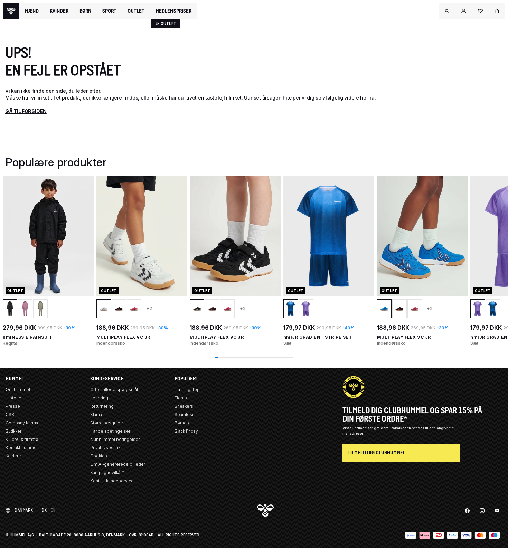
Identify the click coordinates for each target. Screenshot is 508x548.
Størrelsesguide (106, 422)
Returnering (102, 406)
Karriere (13, 456)
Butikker (13, 431)
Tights (181, 397)
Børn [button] (85, 11)
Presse (13, 406)
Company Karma (22, 422)
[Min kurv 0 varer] (497, 11)
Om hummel (18, 389)
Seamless (185, 414)
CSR (10, 414)
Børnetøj (183, 422)
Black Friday (186, 431)
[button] (447, 11)
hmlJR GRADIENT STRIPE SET (317, 337)
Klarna (96, 414)
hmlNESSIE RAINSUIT (27, 337)
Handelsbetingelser (110, 431)
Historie (13, 397)
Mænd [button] (32, 11)
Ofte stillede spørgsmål (114, 389)
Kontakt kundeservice (112, 480)
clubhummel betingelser (115, 439)
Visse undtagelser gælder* (365, 428)
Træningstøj (186, 389)
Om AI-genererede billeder (117, 464)
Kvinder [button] (59, 11)
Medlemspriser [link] (173, 11)
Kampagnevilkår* (107, 472)
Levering (99, 397)
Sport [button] (109, 11)
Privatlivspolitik (105, 447)
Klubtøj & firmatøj (22, 439)
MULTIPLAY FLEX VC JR (123, 337)
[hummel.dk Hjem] (11, 11)
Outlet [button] (136, 11)
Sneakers (184, 406)
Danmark (24, 510)
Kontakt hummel (22, 447)
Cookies (98, 456)
